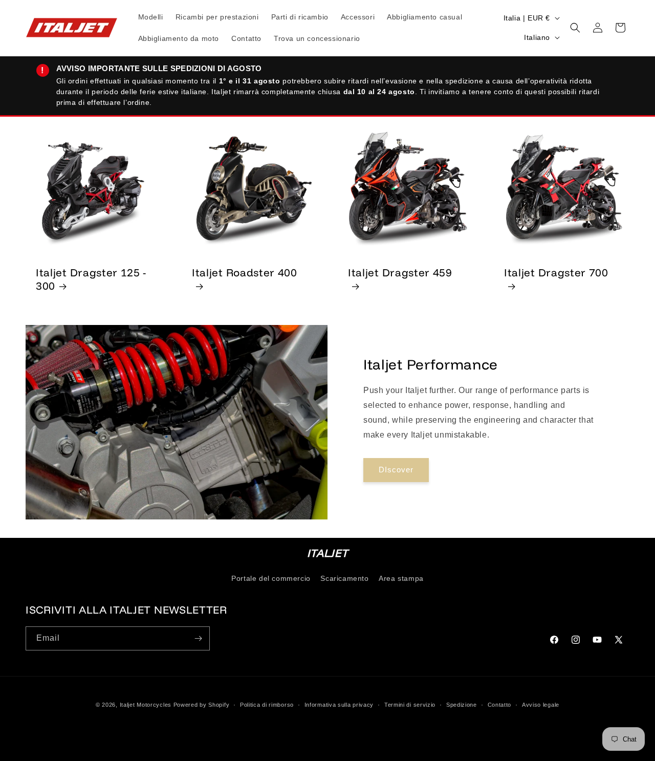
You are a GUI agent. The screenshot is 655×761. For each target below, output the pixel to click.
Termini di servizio (409, 705)
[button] (575, 27)
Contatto (500, 705)
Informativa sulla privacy (339, 705)
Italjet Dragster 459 (400, 272)
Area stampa (401, 578)
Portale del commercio (271, 578)
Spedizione (461, 705)
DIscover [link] (396, 469)
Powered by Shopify (201, 705)
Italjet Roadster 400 (244, 272)
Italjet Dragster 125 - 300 (91, 279)
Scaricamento (344, 578)
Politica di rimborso (267, 705)
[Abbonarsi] (198, 638)
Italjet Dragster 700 (556, 272)
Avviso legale (540, 705)
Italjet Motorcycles (145, 705)
